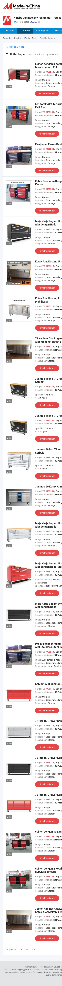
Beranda (10, 30)
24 (20, 949)
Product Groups (16, 46)
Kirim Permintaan (47, 93)
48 (33, 949)
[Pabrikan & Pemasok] (22, 5)
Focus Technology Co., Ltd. (49, 967)
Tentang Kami (42, 30)
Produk (26, 30)
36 (27, 949)
